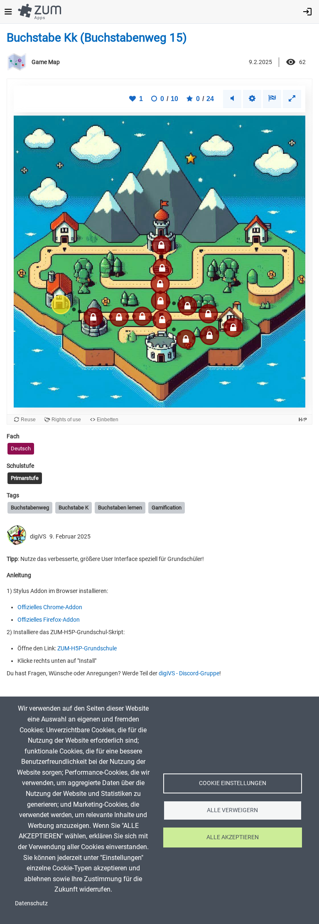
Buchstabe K (73, 507)
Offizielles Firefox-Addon (48, 619)
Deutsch (21, 448)
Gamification (167, 507)
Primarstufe (25, 478)
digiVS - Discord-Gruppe (189, 673)
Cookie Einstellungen (232, 783)
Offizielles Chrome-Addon (49, 607)
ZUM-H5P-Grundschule (87, 648)
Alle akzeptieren (232, 837)
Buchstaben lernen (120, 507)
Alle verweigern (232, 810)
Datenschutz (31, 903)
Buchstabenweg (30, 507)
